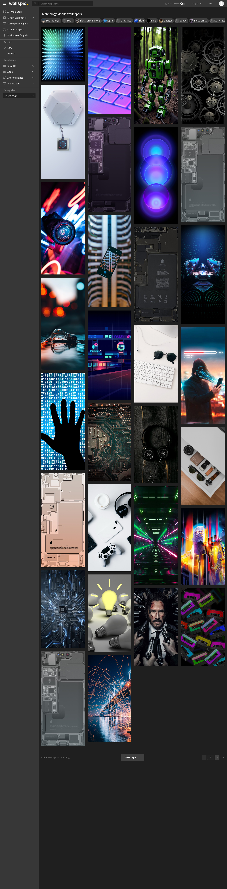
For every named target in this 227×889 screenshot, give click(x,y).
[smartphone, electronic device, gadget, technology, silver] (109, 164)
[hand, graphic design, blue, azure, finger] (63, 421)
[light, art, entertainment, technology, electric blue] (203, 546)
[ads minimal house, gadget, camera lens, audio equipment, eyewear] (203, 466)
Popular (11, 53)
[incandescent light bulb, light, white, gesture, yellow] (109, 613)
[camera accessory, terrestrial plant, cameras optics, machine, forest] (156, 75)
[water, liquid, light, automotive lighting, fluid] (63, 324)
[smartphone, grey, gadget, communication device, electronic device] (156, 274)
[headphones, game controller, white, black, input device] (109, 527)
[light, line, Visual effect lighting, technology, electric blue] (109, 355)
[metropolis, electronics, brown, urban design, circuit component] (109, 442)
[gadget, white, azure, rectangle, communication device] (63, 132)
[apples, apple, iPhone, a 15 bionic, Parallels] (63, 520)
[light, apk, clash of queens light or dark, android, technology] (63, 228)
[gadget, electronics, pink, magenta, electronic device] (203, 627)
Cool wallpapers (15, 29)
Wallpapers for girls (17, 35)
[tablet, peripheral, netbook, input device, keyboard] (109, 70)
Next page (130, 757)
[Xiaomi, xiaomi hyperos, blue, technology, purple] (156, 175)
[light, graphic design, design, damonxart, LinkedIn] (63, 54)
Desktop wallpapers (17, 23)
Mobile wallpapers (17, 17)
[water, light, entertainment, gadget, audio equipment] (203, 375)
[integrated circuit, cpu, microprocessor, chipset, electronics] (63, 609)
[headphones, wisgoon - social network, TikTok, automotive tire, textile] (156, 444)
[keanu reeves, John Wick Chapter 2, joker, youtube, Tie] (156, 627)
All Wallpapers (14, 11)
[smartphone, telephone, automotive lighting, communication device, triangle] (109, 261)
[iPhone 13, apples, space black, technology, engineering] (63, 698)
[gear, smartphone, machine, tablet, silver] (203, 75)
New (9, 47)
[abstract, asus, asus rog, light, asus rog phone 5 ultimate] (156, 535)
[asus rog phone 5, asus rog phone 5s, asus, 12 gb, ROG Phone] (203, 274)
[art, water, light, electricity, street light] (109, 698)
